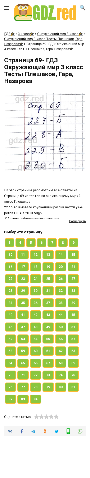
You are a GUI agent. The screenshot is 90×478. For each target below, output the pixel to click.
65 (23, 363)
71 (23, 375)
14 (61, 255)
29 (23, 291)
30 (35, 291)
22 (10, 279)
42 (35, 315)
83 (23, 399)
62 (61, 351)
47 (23, 327)
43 (48, 315)
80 (61, 387)
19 (48, 267)
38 (61, 303)
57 (73, 339)
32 (61, 291)
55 (48, 339)
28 (10, 291)
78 (35, 387)
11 (23, 255)
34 (10, 303)
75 (73, 375)
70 (10, 375)
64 (10, 363)
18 (35, 267)
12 (35, 255)
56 (61, 339)
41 (23, 315)
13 (48, 255)
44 (61, 315)
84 (35, 399)
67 (48, 363)
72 (35, 375)
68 (61, 363)
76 (10, 387)
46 (10, 327)
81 (73, 387)
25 (48, 279)
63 (73, 351)
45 (73, 315)
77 (23, 387)
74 (61, 375)
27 (73, 279)
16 (10, 267)
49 (48, 327)
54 (35, 339)
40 (10, 315)
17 (23, 267)
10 (10, 255)
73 (48, 375)
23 (23, 279)
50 (61, 327)
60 (35, 351)
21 (73, 267)
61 (48, 351)
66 (35, 363)
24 (35, 279)
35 (23, 303)
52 (10, 339)
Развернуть (77, 221)
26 (61, 279)
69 (73, 363)
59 (23, 351)
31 (48, 291)
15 (73, 255)
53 (23, 339)
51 (73, 327)
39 (73, 303)
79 (48, 387)
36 (35, 303)
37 (48, 303)
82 (10, 399)
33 (73, 291)
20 (61, 267)
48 (35, 327)
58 (10, 351)
